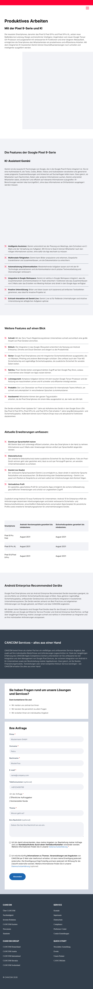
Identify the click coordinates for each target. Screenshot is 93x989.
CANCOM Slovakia (10, 961)
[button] (87, 8)
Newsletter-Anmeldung (62, 947)
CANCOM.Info (59, 961)
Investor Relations (9, 920)
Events (56, 951)
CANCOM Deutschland (12, 947)
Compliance (58, 924)
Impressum (57, 915)
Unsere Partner (59, 956)
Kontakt (56, 911)
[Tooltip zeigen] (18, 770)
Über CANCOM (9, 911)
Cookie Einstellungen (61, 934)
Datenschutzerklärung (58, 847)
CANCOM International (12, 956)
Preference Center (60, 929)
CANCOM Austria (10, 951)
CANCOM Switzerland (11, 965)
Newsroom (7, 929)
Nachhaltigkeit (8, 915)
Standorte (6, 934)
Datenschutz (58, 920)
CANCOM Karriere (10, 924)
